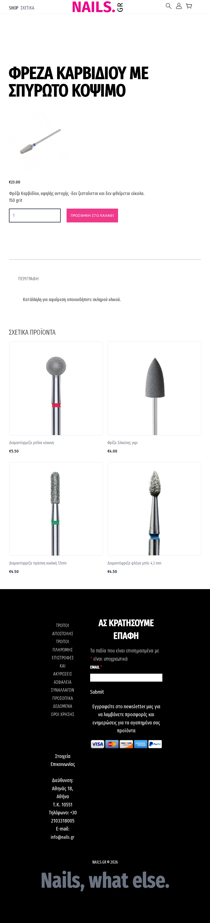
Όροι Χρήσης (62, 714)
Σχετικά (27, 8)
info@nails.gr (63, 837)
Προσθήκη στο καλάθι (92, 215)
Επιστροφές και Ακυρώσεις (63, 666)
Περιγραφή (28, 279)
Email (96, 667)
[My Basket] (189, 7)
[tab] (28, 278)
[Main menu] (170, 6)
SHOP (13, 8)
